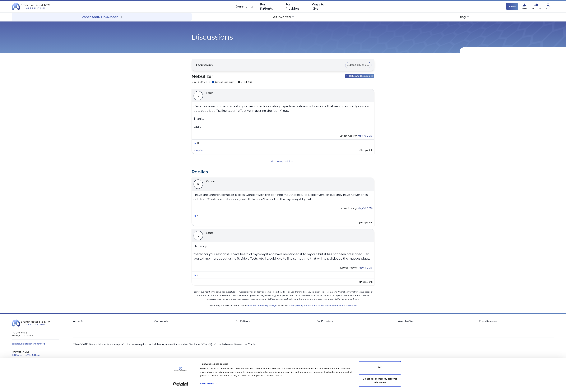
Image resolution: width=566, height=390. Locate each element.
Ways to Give (318, 6)
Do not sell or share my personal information (380, 380)
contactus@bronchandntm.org (28, 343)
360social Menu (357, 65)
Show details (207, 383)
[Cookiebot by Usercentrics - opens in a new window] (181, 384)
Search (548, 8)
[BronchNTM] (31, 6)
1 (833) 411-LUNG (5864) (26, 355)
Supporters (536, 8)
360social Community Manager (262, 305)
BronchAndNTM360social (99, 17)
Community (244, 6)
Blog (462, 17)
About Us (78, 321)
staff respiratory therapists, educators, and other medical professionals (322, 305)
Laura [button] (210, 93)
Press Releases (488, 321)
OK (379, 367)
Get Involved (281, 17)
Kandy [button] (210, 181)
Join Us (512, 6)
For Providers (292, 6)
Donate (524, 8)
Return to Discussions (361, 76)
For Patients (266, 6)
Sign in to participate (283, 161)
